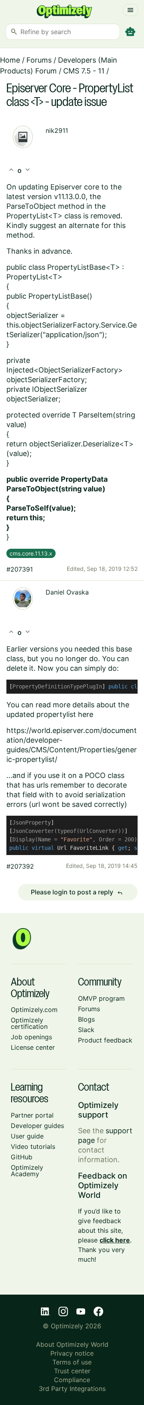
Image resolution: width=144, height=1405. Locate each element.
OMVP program (101, 998)
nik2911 (57, 130)
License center (33, 1047)
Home (10, 60)
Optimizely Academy (27, 1170)
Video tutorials (33, 1146)
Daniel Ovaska (67, 592)
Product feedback (105, 1040)
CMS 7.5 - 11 (83, 71)
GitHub (21, 1157)
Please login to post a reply (77, 892)
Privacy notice (72, 1353)
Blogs (86, 1019)
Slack (86, 1030)
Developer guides (37, 1126)
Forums (39, 60)
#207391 (19, 569)
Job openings (31, 1037)
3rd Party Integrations (72, 1389)
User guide (27, 1136)
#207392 (20, 866)
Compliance (72, 1380)
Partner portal (32, 1115)
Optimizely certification (29, 1023)
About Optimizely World (72, 1344)
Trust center (72, 1371)
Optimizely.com (34, 1010)
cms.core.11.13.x (31, 553)
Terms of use (72, 1362)
